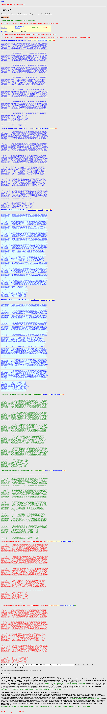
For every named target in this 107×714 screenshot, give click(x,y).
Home (2, 1)
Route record (4, 31)
